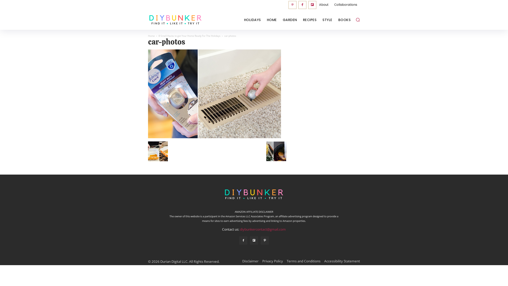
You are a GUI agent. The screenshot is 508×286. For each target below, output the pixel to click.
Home (151, 36)
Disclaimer (250, 261)
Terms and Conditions (303, 261)
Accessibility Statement (342, 261)
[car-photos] (214, 137)
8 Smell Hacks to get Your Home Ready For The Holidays (189, 36)
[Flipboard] (312, 5)
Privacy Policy (272, 261)
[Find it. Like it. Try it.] (174, 20)
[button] (358, 19)
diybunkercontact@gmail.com (263, 229)
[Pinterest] (292, 5)
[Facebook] (302, 5)
